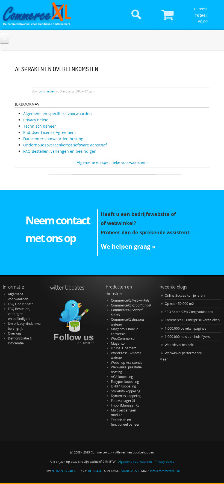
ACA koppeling (122, 377)
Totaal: (201, 15)
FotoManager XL (123, 401)
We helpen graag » (128, 246)
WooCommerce (123, 338)
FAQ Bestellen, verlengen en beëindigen (19, 313)
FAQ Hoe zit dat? (20, 304)
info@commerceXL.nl (165, 471)
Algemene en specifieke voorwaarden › (112, 162)
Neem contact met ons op (57, 229)
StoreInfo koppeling (125, 391)
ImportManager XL (125, 405)
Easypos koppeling (125, 382)
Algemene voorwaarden (18, 296)
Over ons (15, 333)
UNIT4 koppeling (123, 386)
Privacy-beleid (165, 461)
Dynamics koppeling (126, 396)
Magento (118, 343)
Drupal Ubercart (123, 348)
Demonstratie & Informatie (20, 340)
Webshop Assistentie (127, 362)
